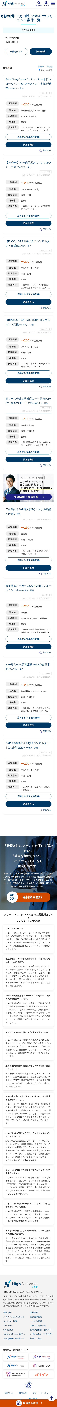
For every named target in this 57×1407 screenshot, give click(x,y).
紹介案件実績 (36, 1317)
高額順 (50, 66)
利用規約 (23, 1393)
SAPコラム (8, 1325)
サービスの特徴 (10, 1321)
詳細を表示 (28, 144)
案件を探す (8, 1312)
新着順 (41, 66)
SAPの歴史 (8, 1330)
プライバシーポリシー (42, 1393)
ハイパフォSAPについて (13, 1317)
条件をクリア (16, 51)
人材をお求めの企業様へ (14, 1334)
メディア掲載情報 (38, 1325)
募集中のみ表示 (46, 70)
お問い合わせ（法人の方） (41, 1334)
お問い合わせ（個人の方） (41, 1330)
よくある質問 (36, 1321)
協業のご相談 (36, 1338)
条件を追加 (41, 51)
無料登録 (34, 1312)
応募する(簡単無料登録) (28, 137)
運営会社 (9, 1393)
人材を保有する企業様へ (14, 1338)
